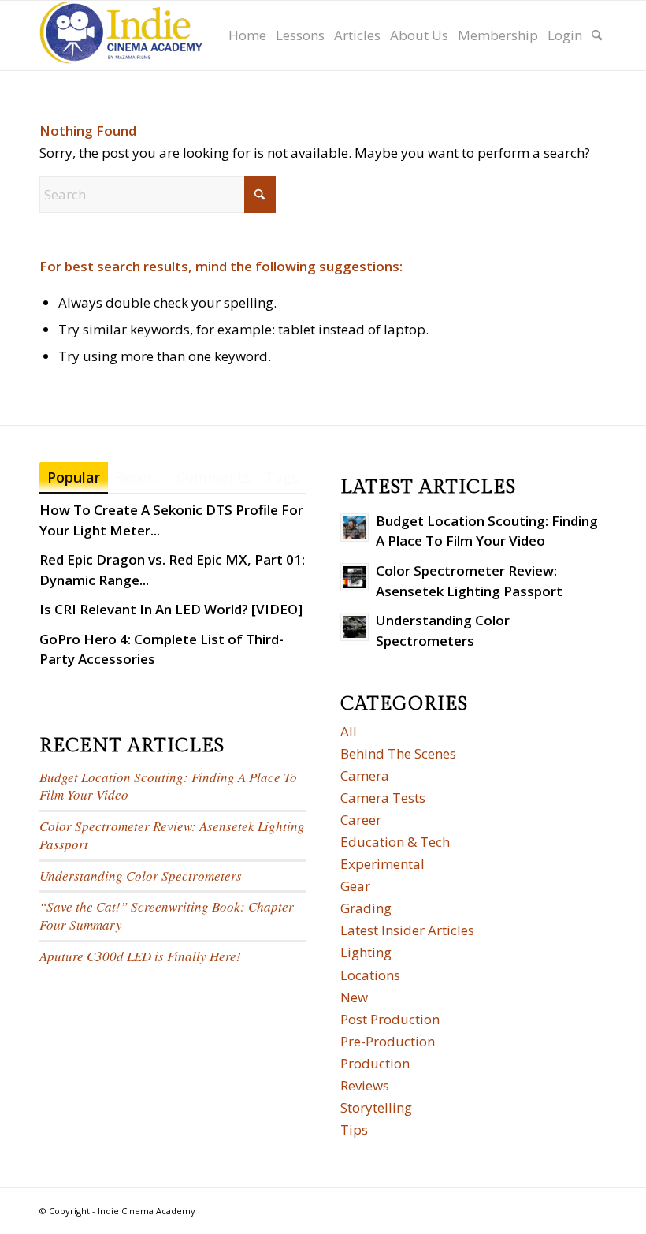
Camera (364, 775)
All (348, 731)
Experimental (382, 864)
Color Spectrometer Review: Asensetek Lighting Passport (172, 835)
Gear (355, 886)
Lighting (366, 952)
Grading (366, 908)
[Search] (597, 35)
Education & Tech (395, 842)
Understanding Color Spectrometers (140, 876)
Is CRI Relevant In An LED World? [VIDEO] (171, 609)
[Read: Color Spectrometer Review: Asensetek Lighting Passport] (354, 577)
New (354, 997)
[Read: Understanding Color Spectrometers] (354, 627)
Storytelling (376, 1107)
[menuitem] (247, 35)
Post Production (390, 1019)
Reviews (364, 1085)
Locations (370, 975)
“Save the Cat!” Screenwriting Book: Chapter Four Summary (166, 915)
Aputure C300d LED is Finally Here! (140, 956)
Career (360, 820)
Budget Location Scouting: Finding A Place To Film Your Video (168, 786)
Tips (354, 1129)
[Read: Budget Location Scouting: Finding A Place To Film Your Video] (354, 527)
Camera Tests (382, 797)
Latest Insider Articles (407, 930)
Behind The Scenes (398, 753)
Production (375, 1063)
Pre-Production (387, 1041)
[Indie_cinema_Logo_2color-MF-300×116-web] (120, 35)
